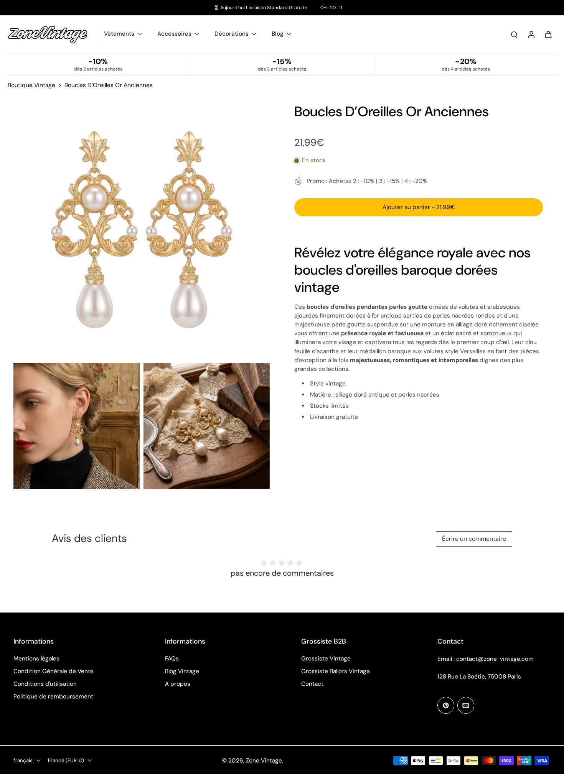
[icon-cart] (547, 34)
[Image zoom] (141, 231)
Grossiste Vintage (326, 658)
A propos (177, 684)
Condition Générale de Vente (53, 671)
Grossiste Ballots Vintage (335, 671)
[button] (418, 207)
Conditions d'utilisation (45, 684)
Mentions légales (36, 658)
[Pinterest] (445, 705)
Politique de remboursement (53, 696)
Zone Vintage (264, 760)
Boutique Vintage (31, 85)
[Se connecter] (531, 34)
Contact (312, 684)
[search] (514, 34)
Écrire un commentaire (474, 539)
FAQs (172, 658)
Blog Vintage (182, 671)
